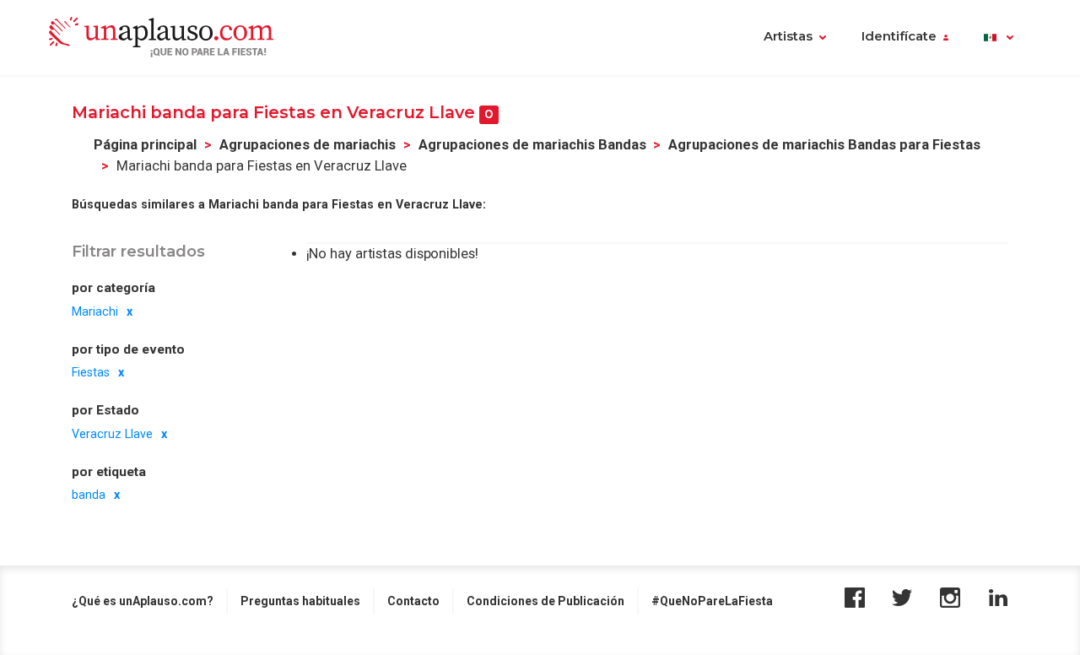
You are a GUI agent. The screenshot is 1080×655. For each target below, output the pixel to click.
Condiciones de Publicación (545, 601)
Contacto (413, 601)
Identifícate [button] (899, 36)
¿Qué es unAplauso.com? (142, 601)
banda (88, 494)
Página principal (145, 145)
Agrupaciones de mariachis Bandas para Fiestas (824, 145)
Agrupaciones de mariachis (307, 145)
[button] (998, 38)
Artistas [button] (788, 36)
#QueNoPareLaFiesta (712, 601)
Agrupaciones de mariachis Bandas (532, 145)
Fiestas (91, 372)
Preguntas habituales (300, 601)
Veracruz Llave (112, 433)
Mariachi (95, 310)
